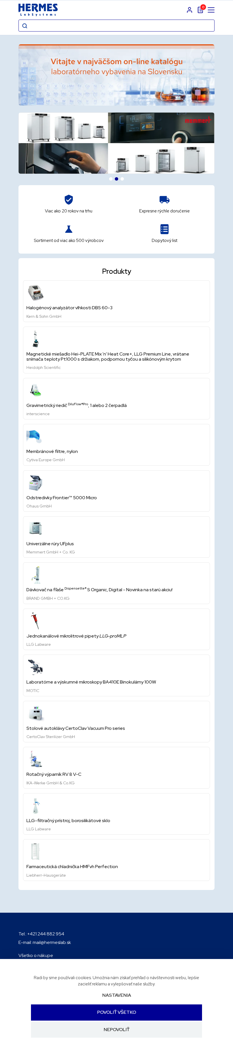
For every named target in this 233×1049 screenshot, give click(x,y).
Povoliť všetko (116, 1012)
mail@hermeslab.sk (52, 942)
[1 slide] (111, 179)
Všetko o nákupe (35, 955)
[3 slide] (122, 179)
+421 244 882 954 (45, 934)
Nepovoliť (117, 1030)
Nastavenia (116, 995)
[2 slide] (116, 179)
